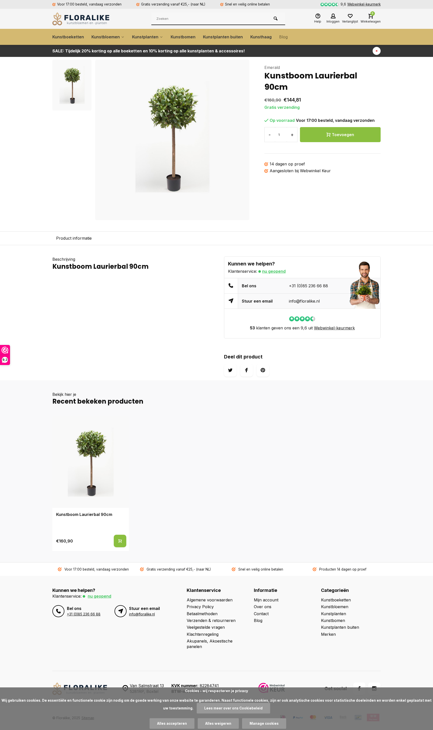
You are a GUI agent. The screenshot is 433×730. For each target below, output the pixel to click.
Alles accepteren (172, 723)
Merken (328, 634)
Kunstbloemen (105, 36)
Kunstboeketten (68, 36)
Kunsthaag (261, 36)
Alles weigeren (218, 723)
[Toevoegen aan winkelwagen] (120, 541)
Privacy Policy (200, 606)
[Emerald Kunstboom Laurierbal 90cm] (90, 462)
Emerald (272, 67)
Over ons (262, 606)
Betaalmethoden (202, 613)
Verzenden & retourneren (211, 620)
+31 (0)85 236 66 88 (308, 285)
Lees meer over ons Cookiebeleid (233, 708)
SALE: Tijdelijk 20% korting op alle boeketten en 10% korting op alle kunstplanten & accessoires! (148, 50)
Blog (283, 36)
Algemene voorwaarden (210, 599)
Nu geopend (274, 271)
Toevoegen (343, 134)
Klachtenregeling (203, 634)
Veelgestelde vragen (206, 627)
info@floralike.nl (304, 301)
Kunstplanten (145, 36)
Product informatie (74, 238)
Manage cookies (264, 723)
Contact (261, 613)
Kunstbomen (183, 36)
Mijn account (266, 599)
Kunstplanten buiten (223, 36)
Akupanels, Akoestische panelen (210, 643)
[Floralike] (82, 18)
